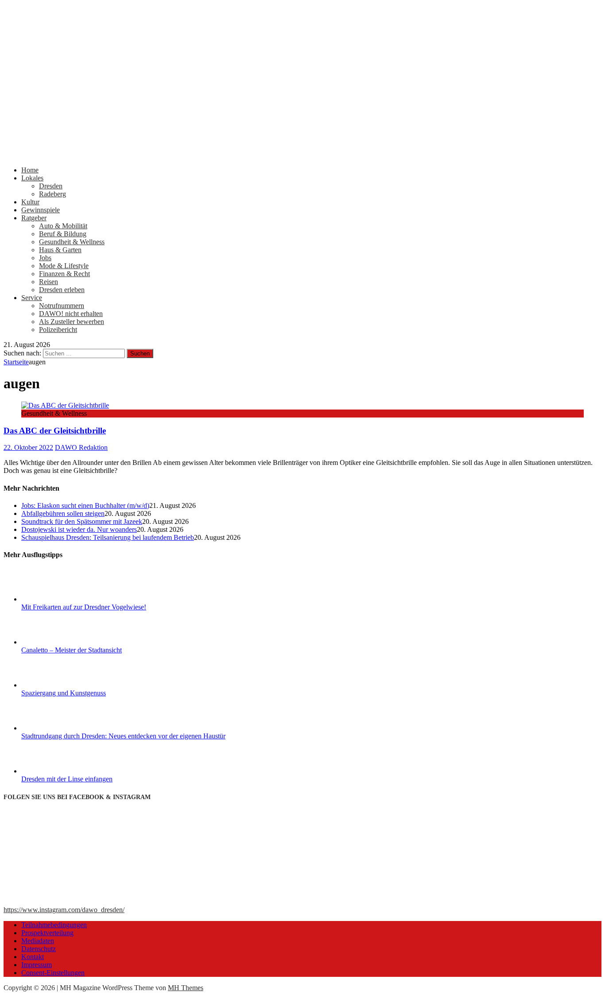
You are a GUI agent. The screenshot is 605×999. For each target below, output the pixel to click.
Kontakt (32, 956)
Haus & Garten (60, 250)
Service (31, 297)
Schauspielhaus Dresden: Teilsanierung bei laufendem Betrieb (107, 537)
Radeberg (52, 194)
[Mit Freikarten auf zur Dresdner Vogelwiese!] (54, 599)
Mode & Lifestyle (64, 265)
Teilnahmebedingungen (54, 925)
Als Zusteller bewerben (71, 321)
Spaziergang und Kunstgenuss (63, 693)
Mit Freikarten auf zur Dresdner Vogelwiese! (83, 607)
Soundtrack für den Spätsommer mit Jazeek (81, 521)
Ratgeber (34, 218)
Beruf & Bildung (62, 234)
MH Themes (185, 987)
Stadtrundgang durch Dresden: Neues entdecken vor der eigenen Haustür (123, 736)
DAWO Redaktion (81, 447)
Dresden (50, 186)
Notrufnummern (61, 305)
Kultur (30, 202)
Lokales (32, 178)
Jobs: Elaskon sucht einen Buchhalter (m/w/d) (85, 505)
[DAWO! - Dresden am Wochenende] (302, 155)
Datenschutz (38, 948)
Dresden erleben (62, 289)
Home (30, 170)
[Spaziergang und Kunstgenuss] (54, 685)
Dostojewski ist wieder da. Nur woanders (79, 529)
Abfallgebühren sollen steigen (63, 513)
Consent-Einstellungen (53, 972)
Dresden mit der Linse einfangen (66, 779)
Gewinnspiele (40, 210)
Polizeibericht (58, 329)
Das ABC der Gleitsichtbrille (55, 430)
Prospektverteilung (47, 933)
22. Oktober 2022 (28, 447)
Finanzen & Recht (64, 273)
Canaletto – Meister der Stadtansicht (71, 650)
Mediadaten (37, 940)
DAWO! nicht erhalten (71, 313)
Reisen (48, 281)
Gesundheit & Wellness (72, 242)
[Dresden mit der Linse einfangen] (54, 771)
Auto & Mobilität (63, 226)
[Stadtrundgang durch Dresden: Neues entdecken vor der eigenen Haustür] (54, 728)
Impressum (36, 964)
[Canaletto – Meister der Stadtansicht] (54, 642)
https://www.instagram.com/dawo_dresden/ (64, 909)
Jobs (45, 257)
